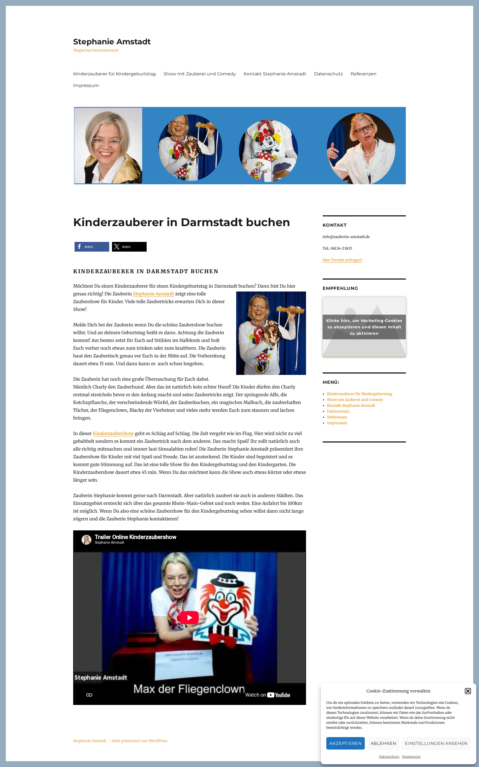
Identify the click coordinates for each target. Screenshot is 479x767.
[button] (468, 691)
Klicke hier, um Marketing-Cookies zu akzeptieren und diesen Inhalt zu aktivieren (364, 327)
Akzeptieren (345, 743)
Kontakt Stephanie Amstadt (275, 73)
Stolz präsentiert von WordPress (139, 740)
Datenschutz (389, 757)
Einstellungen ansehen (436, 743)
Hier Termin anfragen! (342, 260)
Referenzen (363, 73)
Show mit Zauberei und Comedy (200, 73)
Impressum (411, 757)
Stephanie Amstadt (112, 41)
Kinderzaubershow (113, 433)
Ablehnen (383, 743)
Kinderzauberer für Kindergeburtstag (114, 73)
